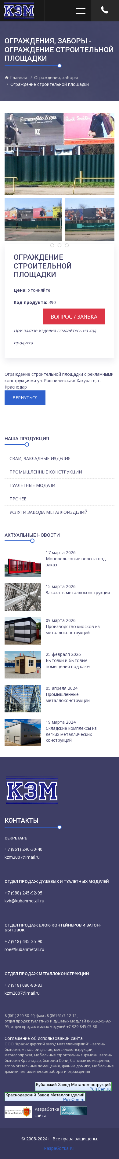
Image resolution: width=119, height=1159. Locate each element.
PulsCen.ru (100, 1089)
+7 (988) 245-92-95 (23, 893)
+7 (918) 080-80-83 (23, 985)
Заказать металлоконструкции (78, 592)
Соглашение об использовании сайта (44, 1038)
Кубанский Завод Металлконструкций (73, 1084)
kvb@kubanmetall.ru (24, 901)
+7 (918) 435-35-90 (23, 941)
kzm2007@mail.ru (22, 857)
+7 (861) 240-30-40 (23, 849)
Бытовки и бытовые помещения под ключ (68, 663)
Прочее (17, 499)
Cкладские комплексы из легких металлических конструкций (71, 734)
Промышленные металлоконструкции (68, 697)
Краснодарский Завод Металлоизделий (45, 1094)
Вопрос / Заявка (74, 316)
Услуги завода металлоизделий (48, 512)
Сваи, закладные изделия (39, 458)
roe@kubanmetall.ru (24, 949)
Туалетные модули (32, 485)
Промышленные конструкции (45, 472)
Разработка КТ (59, 1148)
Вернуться (25, 397)
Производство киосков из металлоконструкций (73, 629)
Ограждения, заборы (56, 77)
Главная (18, 77)
